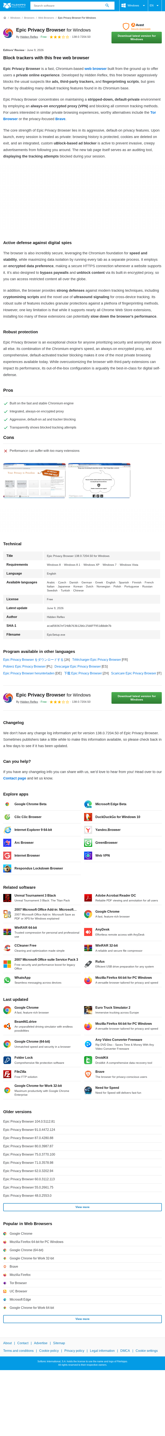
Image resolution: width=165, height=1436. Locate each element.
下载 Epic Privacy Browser (83, 673)
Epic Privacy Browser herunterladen (29, 673)
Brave (60, 119)
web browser (96, 69)
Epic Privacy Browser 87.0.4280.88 (28, 1138)
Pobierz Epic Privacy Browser (24, 666)
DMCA (125, 1350)
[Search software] (107, 6)
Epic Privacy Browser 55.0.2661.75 (28, 1187)
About (7, 1343)
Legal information (102, 1350)
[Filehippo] (14, 5)
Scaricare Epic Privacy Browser (133, 673)
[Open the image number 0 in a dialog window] (34, 480)
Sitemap (59, 1343)
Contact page (14, 778)
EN (152, 5)
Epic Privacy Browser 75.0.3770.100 (29, 1154)
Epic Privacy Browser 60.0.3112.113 (29, 1179)
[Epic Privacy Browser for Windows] (8, 33)
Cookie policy (49, 1350)
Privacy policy (74, 1350)
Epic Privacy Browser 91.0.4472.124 (29, 1129)
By (27, 36)
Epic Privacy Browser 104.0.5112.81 (29, 1121)
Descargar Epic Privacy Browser (78, 666)
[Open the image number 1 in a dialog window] (99, 480)
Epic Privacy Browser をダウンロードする (33, 659)
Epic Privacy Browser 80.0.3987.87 (28, 1146)
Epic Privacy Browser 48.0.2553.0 (27, 1195)
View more (82, 1207)
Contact (22, 1343)
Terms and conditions (18, 1350)
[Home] (4, 18)
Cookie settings (147, 1350)
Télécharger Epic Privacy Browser (96, 659)
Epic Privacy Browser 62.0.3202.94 (28, 1171)
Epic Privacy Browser (53, 30)
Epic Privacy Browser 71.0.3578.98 (28, 1162)
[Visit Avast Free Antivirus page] (136, 26)
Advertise (40, 1343)
